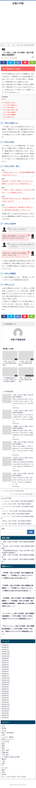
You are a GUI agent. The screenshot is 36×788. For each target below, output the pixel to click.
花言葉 (4, 728)
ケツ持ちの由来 (8, 107)
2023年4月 (5, 669)
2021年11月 (5, 706)
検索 (3, 528)
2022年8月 (5, 687)
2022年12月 (6, 678)
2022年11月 (5, 680)
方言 (3, 726)
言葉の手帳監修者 (18, 339)
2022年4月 (5, 695)
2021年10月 (6, 708)
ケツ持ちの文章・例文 (10, 110)
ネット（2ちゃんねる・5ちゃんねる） (14, 776)
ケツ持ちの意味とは (10, 105)
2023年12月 (6, 651)
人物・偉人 (5, 754)
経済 (3, 743)
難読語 (4, 759)
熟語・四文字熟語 (7, 732)
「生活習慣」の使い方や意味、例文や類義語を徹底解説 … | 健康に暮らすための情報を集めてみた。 (18, 603)
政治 (3, 748)
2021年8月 (5, 713)
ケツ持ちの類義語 (9, 114)
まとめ (4, 730)
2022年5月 (5, 693)
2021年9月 (5, 711)
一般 (3, 49)
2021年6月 (5, 717)
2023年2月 (5, 673)
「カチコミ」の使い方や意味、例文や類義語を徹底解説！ (22, 494)
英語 (3, 763)
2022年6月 (5, 691)
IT (2, 765)
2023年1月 (5, 676)
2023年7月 (5, 662)
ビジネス (5, 768)
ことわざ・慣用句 (7, 737)
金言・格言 (5, 750)
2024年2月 (5, 647)
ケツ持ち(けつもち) (8, 102)
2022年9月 (5, 684)
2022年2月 (5, 700)
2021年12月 (6, 704)
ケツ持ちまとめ (8, 117)
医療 (3, 770)
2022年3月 (5, 697)
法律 (3, 772)
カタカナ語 (5, 741)
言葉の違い (5, 752)
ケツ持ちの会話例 (9, 112)
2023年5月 (5, 667)
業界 (3, 746)
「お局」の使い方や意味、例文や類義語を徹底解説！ (13, 490)
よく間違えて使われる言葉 (10, 757)
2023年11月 (5, 654)
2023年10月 (6, 656)
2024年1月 (5, 649)
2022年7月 (5, 689)
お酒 (3, 735)
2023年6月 (5, 665)
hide (3, 99)
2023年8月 (5, 660)
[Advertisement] (18, 25)
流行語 (4, 774)
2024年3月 (5, 645)
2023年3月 (5, 671)
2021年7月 (5, 715)
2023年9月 (5, 658)
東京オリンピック (7, 739)
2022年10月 (6, 682)
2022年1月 (5, 702)
